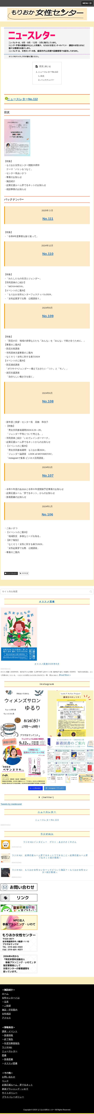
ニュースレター (12, 573)
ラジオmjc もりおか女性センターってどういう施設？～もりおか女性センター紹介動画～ (50, 871)
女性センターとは (11, 998)
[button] (91, 591)
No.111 (47, 219)
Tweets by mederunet (11, 804)
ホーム (5, 994)
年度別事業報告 (12, 1043)
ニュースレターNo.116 (47, 820)
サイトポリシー (9, 1093)
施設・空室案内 (9, 1010)
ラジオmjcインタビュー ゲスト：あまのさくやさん (50, 842)
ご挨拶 (7, 1005)
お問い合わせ (8, 1077)
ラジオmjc (47, 834)
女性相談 (6, 1014)
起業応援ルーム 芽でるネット (17, 1085)
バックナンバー (47, 80)
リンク (5, 1081)
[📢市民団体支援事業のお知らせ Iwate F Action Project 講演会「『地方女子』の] (70, 713)
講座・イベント (9, 1031)
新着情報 (8, 1035)
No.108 (48, 401)
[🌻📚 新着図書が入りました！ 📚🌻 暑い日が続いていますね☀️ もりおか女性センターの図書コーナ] (70, 761)
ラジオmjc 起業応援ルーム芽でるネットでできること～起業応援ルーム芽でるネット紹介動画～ (50, 856)
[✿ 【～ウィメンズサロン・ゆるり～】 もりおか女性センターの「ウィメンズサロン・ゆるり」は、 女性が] (23, 713)
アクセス (6, 1018)
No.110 (47, 254)
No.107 (48, 475)
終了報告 (8, 1039)
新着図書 (8, 1059)
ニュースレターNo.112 (48, 72)
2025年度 (25, 573)
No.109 (48, 316)
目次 (41, 66)
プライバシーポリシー (13, 1097)
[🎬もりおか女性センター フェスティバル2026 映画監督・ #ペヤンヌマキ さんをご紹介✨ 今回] (23, 761)
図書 (4, 1055)
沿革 (6, 1002)
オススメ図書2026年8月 (47, 664)
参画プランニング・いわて (15, 1089)
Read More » (65, 675)
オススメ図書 (47, 601)
